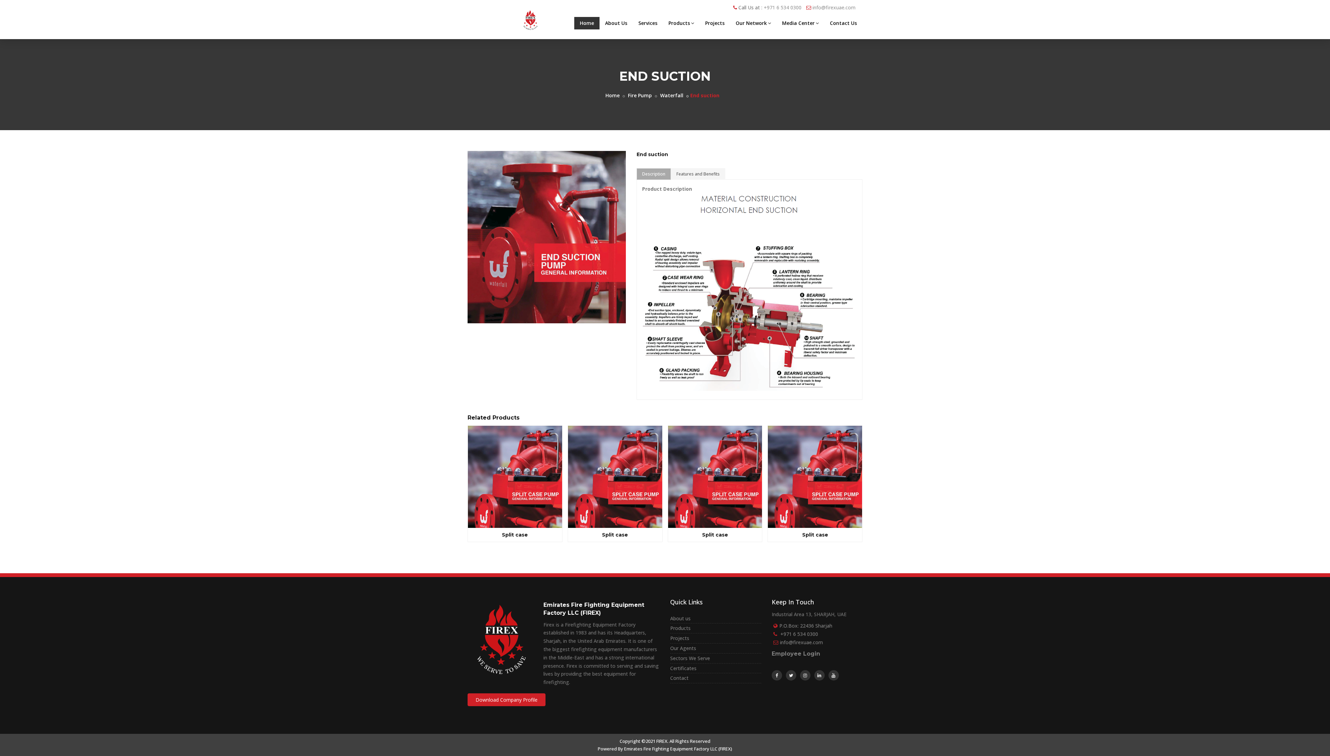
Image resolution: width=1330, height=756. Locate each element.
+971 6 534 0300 (782, 7)
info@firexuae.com (834, 7)
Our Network (751, 23)
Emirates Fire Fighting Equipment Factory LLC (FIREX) (678, 749)
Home (587, 23)
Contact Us (843, 23)
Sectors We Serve (690, 658)
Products (679, 23)
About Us (616, 23)
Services (647, 23)
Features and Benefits (698, 174)
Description (653, 174)
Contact (679, 678)
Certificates (683, 668)
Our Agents (683, 648)
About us (680, 618)
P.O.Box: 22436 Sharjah (805, 625)
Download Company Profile (507, 699)
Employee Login (796, 653)
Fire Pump (640, 95)
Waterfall (671, 95)
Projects (715, 23)
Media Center (798, 23)
